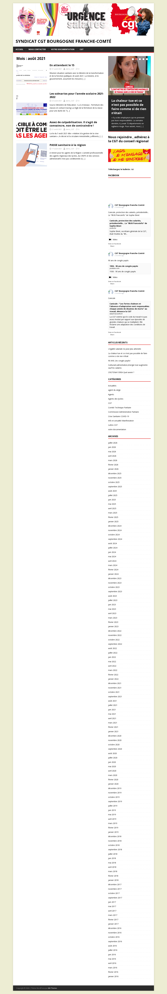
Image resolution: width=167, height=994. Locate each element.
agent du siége (114, 390)
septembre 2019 (115, 801)
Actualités (112, 385)
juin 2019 (112, 810)
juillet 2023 (112, 600)
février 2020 (113, 779)
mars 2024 (112, 565)
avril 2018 (112, 867)
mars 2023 (112, 618)
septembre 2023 (115, 591)
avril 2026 (112, 456)
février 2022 (113, 674)
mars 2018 (112, 871)
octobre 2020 (114, 744)
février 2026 (113, 464)
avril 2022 (112, 666)
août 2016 (112, 945)
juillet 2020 (112, 757)
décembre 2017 (114, 884)
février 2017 (113, 919)
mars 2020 (112, 775)
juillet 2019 (112, 805)
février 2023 (113, 622)
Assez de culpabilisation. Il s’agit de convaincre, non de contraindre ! (73, 123)
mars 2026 (112, 460)
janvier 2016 (113, 976)
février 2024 (113, 569)
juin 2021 (112, 709)
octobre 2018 (114, 845)
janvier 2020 (113, 784)
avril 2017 (112, 911)
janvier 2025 (113, 521)
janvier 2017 (113, 924)
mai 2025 (112, 504)
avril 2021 (112, 718)
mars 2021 (112, 722)
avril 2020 (112, 771)
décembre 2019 (114, 788)
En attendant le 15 (62, 65)
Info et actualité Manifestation (121, 420)
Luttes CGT (113, 425)
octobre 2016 (114, 937)
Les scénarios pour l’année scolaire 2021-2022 (77, 95)
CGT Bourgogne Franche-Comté (129, 205)
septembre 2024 (115, 539)
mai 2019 (112, 814)
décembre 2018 (114, 836)
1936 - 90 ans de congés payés (124, 266)
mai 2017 (112, 906)
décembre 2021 (114, 683)
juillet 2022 (112, 652)
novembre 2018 (114, 841)
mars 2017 (112, 915)
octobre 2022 (114, 639)
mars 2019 (112, 823)
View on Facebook (114, 244)
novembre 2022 (114, 635)
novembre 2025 (114, 478)
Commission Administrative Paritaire (123, 412)
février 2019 (113, 827)
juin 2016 (112, 954)
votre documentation (62, 49)
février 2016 (113, 972)
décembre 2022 (114, 631)
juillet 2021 (112, 705)
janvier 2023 (113, 626)
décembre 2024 (114, 526)
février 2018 (113, 876)
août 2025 (112, 491)
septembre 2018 (115, 849)
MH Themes (52, 988)
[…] (84, 79)
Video (115, 239)
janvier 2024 (113, 574)
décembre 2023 (114, 578)
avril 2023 (112, 613)
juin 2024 (112, 552)
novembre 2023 (114, 583)
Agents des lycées (115, 399)
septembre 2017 (115, 897)
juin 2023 (112, 604)
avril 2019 (112, 819)
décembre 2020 (114, 736)
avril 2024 (112, 561)
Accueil (19, 49)
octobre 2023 (114, 587)
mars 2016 (112, 967)
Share (112, 246)
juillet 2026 (112, 443)
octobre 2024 (114, 534)
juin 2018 (112, 858)
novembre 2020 (114, 740)
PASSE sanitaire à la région (68, 145)
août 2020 (112, 753)
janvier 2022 (113, 679)
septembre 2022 (115, 644)
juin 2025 (112, 499)
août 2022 (112, 648)
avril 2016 (112, 963)
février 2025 (113, 517)
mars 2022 (112, 670)
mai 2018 (112, 862)
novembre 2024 (114, 530)
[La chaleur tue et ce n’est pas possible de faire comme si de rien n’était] (129, 75)
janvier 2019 (113, 832)
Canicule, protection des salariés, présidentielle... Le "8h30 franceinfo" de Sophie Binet (128, 223)
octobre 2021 (114, 692)
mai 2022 (112, 661)
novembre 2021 (114, 687)
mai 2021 (112, 714)
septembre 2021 (115, 696)
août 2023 (112, 596)
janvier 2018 (113, 880)
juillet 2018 (112, 854)
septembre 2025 (115, 486)
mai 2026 (112, 451)
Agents (111, 394)
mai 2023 (112, 609)
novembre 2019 (114, 792)
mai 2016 (112, 959)
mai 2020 (112, 766)
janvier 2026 (113, 469)
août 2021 (112, 701)
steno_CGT (70, 69)
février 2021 (113, 727)
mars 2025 (112, 512)
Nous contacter (37, 49)
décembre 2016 (114, 928)
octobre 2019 (114, 797)
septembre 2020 (115, 749)
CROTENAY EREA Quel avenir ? (121, 372)
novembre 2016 (114, 932)
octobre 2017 (114, 893)
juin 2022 (112, 657)
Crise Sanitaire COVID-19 (118, 416)
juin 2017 (112, 902)
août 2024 (112, 543)
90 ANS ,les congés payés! (119, 360)
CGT (82, 49)
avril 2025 (112, 508)
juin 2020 (112, 762)
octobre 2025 (114, 482)
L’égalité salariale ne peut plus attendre (124, 349)
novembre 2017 (114, 889)
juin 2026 (112, 447)
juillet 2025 (112, 495)
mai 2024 (112, 556)
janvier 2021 (113, 731)
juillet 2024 (112, 547)
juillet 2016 (112, 950)
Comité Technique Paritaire (119, 407)
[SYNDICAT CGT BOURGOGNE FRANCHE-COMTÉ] (83, 34)
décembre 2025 (114, 473)
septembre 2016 (115, 941)
